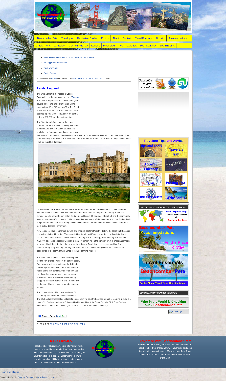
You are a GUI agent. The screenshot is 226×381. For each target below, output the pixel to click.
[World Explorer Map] (163, 223)
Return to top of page (9, 372)
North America (128, 46)
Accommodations (178, 38)
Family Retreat (50, 73)
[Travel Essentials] (163, 285)
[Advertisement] (105, 113)
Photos (105, 38)
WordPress (42, 377)
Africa (39, 46)
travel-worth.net (50, 68)
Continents (78, 79)
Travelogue (67, 38)
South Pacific (167, 46)
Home (54, 79)
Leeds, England (48, 88)
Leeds (82, 324)
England (99, 79)
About (116, 38)
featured (73, 324)
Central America (78, 46)
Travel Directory (143, 38)
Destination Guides (87, 38)
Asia (48, 46)
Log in (51, 377)
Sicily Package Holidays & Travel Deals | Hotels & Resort (69, 57)
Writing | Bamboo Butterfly (55, 63)
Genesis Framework (27, 377)
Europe (95, 46)
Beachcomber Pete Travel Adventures (113, 16)
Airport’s (160, 38)
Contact (127, 38)
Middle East (109, 46)
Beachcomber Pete (47, 38)
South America (148, 46)
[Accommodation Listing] (163, 251)
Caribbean (60, 46)
